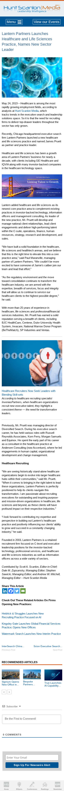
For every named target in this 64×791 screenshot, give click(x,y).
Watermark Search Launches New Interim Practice (31, 633)
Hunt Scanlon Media (27, 110)
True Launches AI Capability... (52, 684)
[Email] (23, 591)
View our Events (46, 22)
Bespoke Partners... (29, 683)
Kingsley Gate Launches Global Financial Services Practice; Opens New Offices (31, 625)
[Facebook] (11, 591)
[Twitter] (17, 591)
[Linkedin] (4, 591)
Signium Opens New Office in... (10, 683)
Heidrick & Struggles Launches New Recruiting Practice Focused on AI (23, 615)
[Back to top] (58, 775)
